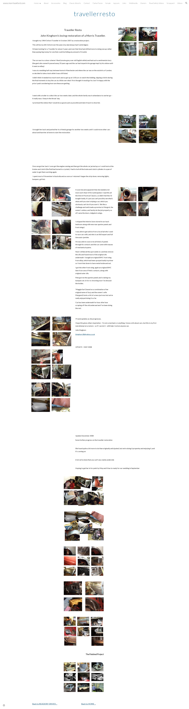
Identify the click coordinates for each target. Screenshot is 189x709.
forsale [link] (108, 3)
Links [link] (124, 3)
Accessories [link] (55, 3)
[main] (94, 13)
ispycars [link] (116, 3)
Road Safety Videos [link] (156, 3)
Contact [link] (87, 3)
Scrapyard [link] (170, 3)
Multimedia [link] (133, 3)
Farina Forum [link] (98, 3)
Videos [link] (179, 3)
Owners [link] (143, 3)
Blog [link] (64, 3)
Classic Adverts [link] (75, 3)
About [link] (46, 3)
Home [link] (36, 3)
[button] (186, 3)
